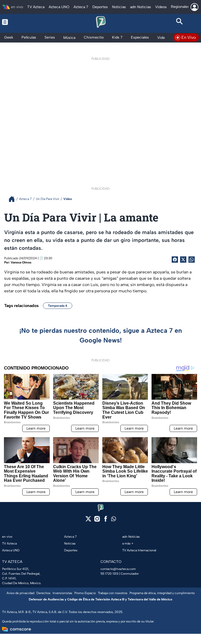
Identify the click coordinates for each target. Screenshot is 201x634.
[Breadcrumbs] (13, 199)
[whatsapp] (113, 519)
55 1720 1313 (109, 573)
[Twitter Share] (183, 259)
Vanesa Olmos (21, 262)
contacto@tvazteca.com (118, 569)
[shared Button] (191, 259)
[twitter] (88, 520)
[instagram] (97, 520)
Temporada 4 (57, 306)
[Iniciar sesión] (194, 7)
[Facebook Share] (175, 259)
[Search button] (179, 22)
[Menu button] (21, 22)
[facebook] (105, 520)
